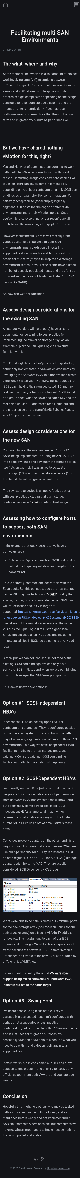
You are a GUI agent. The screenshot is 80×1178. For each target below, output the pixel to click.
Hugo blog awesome (58, 1168)
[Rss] (42, 1160)
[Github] (36, 1160)
